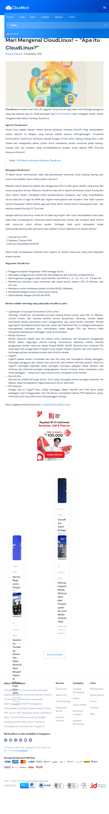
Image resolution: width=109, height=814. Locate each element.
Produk (10, 17)
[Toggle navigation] (104, 7)
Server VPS (61, 695)
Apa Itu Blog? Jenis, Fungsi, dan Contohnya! (17, 587)
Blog (92, 713)
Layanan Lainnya (60, 719)
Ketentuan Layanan (78, 712)
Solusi (32, 17)
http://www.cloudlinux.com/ (56, 404)
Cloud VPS (61, 688)
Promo (72, 17)
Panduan (94, 707)
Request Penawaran (78, 722)
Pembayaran (96, 688)
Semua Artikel (54, 654)
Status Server (97, 695)
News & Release (14, 53)
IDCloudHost (65, 113)
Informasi (62, 626)
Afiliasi (76, 698)
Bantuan (59, 17)
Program (45, 17)
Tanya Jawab (79, 704)
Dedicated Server (61, 709)
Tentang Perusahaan (79, 690)
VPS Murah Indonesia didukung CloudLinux (39, 160)
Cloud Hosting (63, 701)
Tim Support (22, 750)
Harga (22, 17)
